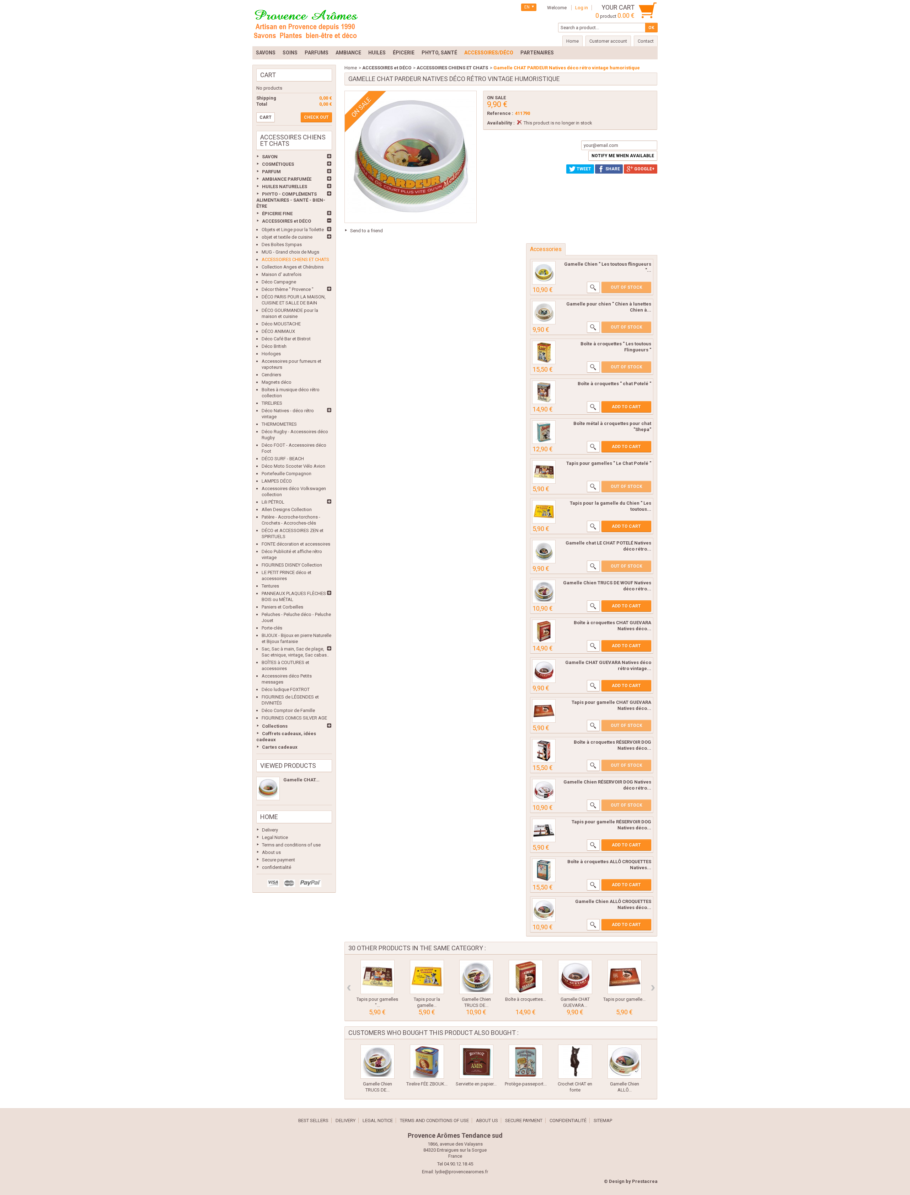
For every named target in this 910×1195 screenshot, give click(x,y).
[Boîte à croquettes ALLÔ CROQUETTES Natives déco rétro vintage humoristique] (544, 870)
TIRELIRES (272, 403)
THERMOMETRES (279, 424)
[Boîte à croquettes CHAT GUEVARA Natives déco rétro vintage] (544, 631)
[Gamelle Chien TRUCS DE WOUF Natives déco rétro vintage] (544, 591)
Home (269, 816)
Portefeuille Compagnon (286, 473)
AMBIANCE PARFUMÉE (286, 179)
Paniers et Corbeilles (282, 607)
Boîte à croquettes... (525, 999)
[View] (593, 287)
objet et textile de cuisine (287, 237)
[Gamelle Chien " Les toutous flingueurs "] (544, 273)
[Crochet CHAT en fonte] (575, 1062)
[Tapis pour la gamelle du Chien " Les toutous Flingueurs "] (544, 512)
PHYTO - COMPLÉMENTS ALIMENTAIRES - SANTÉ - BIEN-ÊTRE (290, 200)
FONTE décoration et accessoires (296, 544)
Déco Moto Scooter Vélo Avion (293, 466)
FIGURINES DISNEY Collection (292, 565)
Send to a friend (366, 230)
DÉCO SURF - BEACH (283, 458)
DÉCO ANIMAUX (278, 331)
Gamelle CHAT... (301, 779)
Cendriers (271, 374)
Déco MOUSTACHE (281, 323)
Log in (581, 7)
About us (271, 852)
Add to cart (626, 406)
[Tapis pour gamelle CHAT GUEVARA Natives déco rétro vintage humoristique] (544, 711)
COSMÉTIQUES (278, 164)
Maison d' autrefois (281, 274)
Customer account (608, 41)
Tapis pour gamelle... (624, 999)
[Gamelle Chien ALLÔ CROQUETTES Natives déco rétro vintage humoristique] (544, 910)
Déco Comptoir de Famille (288, 710)
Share (612, 168)
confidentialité (276, 867)
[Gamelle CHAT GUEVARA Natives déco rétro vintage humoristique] (544, 671)
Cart (268, 75)
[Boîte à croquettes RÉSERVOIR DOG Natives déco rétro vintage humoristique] (544, 751)
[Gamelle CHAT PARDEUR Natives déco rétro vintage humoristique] (268, 788)
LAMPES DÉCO (277, 481)
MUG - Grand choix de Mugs (290, 252)
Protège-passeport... (526, 1084)
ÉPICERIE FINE (277, 213)
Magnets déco (276, 382)
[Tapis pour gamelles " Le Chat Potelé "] (544, 472)
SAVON (270, 156)
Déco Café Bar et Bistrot (286, 338)
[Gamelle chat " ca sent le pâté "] (544, 551)
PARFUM (271, 171)
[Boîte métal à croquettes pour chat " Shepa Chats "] (544, 432)
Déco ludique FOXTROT (286, 689)
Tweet (583, 168)
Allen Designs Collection (287, 509)
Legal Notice (275, 837)
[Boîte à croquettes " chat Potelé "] (544, 392)
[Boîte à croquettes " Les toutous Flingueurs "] (544, 352)
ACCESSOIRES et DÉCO (286, 221)
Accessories (546, 249)
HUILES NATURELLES (284, 186)
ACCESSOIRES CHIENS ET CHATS (295, 259)
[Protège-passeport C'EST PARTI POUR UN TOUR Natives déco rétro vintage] (526, 1062)
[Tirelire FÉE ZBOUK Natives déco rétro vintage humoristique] (427, 1062)
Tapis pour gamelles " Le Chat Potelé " (608, 463)
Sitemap (603, 1120)
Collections (275, 726)
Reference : (500, 113)
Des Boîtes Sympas (282, 244)
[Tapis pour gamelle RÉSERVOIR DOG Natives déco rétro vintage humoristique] (544, 830)
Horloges (271, 353)
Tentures (270, 586)
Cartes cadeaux (280, 747)
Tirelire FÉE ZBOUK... (427, 1084)
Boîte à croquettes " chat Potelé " (614, 383)
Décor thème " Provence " (288, 289)
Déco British (274, 346)
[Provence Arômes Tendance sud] (305, 23)
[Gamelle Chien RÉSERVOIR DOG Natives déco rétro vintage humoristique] (544, 790)
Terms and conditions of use (291, 845)
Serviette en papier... (476, 1084)
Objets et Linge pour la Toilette (293, 229)
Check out (316, 117)
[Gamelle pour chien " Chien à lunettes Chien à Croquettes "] (544, 312)
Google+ (643, 168)
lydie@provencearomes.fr (461, 1171)
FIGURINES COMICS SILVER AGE (294, 718)
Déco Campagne (279, 282)
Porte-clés (272, 628)
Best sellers (313, 1120)
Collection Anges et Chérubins (292, 267)
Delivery (270, 830)
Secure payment (278, 859)
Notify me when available (623, 155)
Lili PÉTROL (273, 502)
